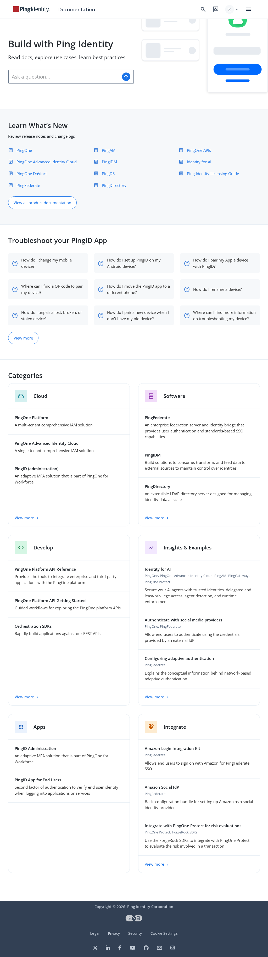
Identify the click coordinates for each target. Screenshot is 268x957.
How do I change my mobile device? (46, 263)
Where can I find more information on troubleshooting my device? (224, 315)
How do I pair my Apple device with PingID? (220, 263)
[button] (232, 9)
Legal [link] (94, 933)
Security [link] (135, 933)
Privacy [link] (114, 933)
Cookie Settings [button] (164, 933)
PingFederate (28, 185)
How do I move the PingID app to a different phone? (138, 289)
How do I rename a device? (217, 289)
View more (23, 338)
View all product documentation (42, 202)
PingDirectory (114, 185)
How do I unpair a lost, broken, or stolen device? (51, 315)
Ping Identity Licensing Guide (213, 173)
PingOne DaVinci (31, 173)
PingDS (108, 173)
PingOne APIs (199, 150)
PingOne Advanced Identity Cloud (46, 161)
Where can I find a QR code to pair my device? (52, 289)
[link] (31, 9)
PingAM (108, 150)
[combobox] (63, 77)
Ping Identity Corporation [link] (150, 906)
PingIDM (109, 161)
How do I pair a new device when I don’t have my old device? (138, 315)
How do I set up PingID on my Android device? (134, 263)
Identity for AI (199, 161)
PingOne (24, 150)
